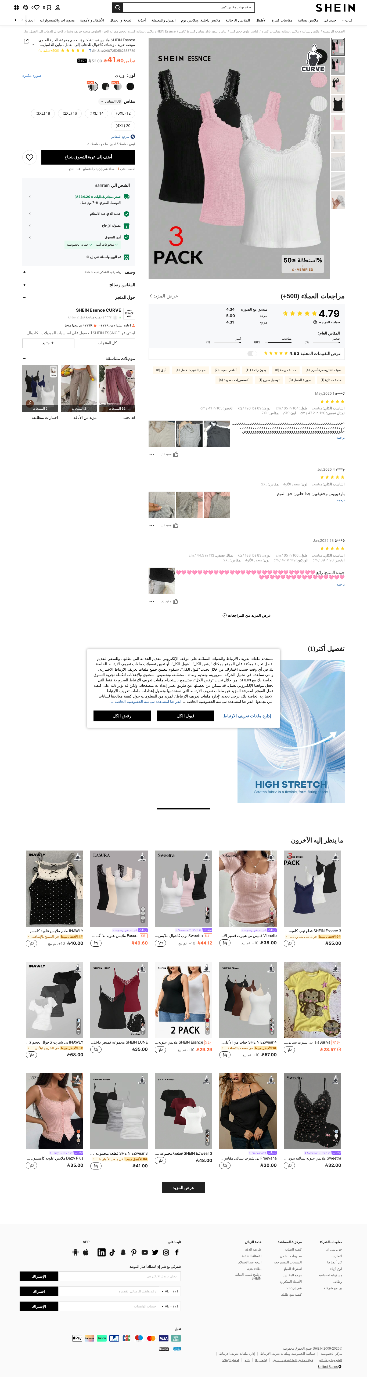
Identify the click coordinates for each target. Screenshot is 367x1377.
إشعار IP (261, 1360)
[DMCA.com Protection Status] (164, 1348)
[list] (138, 1252)
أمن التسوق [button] (113, 237)
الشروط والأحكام (330, 1360)
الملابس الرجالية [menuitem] (238, 20)
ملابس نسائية (310, 31)
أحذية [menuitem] (142, 20)
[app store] (85, 1255)
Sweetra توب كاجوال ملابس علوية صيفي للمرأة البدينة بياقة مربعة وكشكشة (183, 935)
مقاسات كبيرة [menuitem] (282, 20)
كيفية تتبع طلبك (291, 1294)
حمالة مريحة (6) (285, 370)
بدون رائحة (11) (256, 370)
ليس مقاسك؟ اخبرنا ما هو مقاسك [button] (112, 144)
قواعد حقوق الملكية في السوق (292, 1360)
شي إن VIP (294, 1288)
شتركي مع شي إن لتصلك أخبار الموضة (155, 1267)
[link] (47, 7)
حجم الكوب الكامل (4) (190, 370)
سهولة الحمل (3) (300, 380)
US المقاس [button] (113, 101)
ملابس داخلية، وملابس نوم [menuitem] (200, 20)
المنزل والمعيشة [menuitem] (163, 20)
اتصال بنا (336, 1256)
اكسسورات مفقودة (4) (234, 380)
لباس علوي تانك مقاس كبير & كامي (202, 31)
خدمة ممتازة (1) (331, 380)
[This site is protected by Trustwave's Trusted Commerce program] (177, 1348)
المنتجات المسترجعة (288, 1262)
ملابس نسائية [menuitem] (308, 20)
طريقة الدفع (253, 1249)
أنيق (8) (161, 370)
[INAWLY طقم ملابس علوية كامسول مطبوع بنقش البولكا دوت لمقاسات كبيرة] (54, 889)
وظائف (337, 1282)
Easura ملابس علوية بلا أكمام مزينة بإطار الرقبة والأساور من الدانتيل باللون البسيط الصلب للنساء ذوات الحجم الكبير (118, 935)
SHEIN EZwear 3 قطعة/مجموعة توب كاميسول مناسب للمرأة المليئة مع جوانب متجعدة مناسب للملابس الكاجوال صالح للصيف (119, 1153)
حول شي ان (334, 1249)
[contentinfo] (100, 1338)
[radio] (130, 86)
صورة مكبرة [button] (31, 75)
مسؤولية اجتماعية (330, 1275)
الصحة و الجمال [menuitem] (121, 20)
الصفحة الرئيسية (334, 31)
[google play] (75, 1255)
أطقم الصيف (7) (225, 370)
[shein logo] (335, 7)
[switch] (252, 353)
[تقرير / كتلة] (152, 454)
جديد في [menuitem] (329, 20)
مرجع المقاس (292, 1275)
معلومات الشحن (291, 1256)
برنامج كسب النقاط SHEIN (248, 1276)
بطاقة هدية (254, 1269)
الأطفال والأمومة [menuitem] (92, 20)
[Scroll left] (22, 20)
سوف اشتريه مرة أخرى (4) (323, 370)
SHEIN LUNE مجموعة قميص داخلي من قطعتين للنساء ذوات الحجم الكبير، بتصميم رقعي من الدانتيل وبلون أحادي (119, 1042)
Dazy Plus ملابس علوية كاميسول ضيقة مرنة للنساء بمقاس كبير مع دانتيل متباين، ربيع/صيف (54, 1158)
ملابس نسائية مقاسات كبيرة (280, 31)
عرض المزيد (184, 1187)
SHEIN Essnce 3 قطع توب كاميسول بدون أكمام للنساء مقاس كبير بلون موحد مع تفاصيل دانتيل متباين (312, 931)
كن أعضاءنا (334, 1262)
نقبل (178, 1329)
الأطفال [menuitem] (261, 20)
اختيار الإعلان (230, 1360)
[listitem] (117, 388)
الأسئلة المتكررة (291, 1282)
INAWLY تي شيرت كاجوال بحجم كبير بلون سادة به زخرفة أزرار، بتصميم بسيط (54, 1042)
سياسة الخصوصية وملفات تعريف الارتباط (287, 1354)
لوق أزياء (336, 1269)
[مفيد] (175, 454)
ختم (247, 1360)
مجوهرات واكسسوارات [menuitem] (57, 20)
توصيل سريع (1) (268, 380)
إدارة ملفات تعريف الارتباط (237, 1354)
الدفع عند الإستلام (249, 1262)
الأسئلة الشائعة (251, 1256)
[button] (25, 7)
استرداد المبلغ (292, 1269)
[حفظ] (29, 157)
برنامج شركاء (333, 1288)
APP (86, 1242)
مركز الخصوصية (331, 1354)
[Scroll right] (15, 20)
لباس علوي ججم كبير (244, 31)
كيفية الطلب (293, 1249)
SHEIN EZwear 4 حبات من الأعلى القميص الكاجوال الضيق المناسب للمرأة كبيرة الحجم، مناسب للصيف (248, 1042)
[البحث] (117, 7)
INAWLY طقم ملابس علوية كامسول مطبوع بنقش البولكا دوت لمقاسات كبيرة (54, 931)
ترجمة (341, 437)
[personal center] (58, 7)
